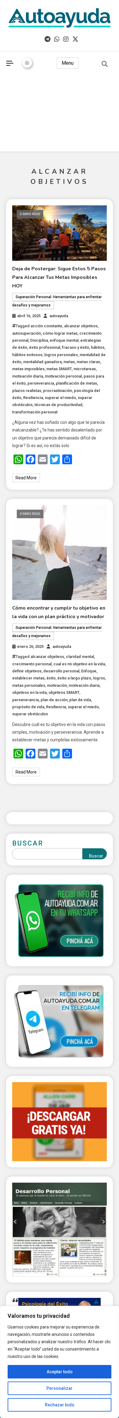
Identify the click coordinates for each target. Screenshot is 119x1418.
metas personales (28, 685)
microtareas (85, 369)
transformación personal (34, 412)
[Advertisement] (59, 114)
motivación (57, 685)
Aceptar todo (60, 1371)
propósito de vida (28, 707)
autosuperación (26, 333)
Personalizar (59, 1388)
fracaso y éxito (75, 347)
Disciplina (39, 340)
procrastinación (57, 390)
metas (69, 361)
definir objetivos (26, 671)
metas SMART (59, 369)
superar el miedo (60, 397)
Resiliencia (33, 397)
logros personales (61, 354)
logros (99, 678)
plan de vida (80, 700)
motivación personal (63, 376)
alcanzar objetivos (81, 326)
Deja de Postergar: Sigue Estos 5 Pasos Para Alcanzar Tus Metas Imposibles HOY (59, 277)
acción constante (46, 326)
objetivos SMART (64, 692)
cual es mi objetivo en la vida (79, 664)
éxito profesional (44, 347)
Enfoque (88, 671)
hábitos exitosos (27, 354)
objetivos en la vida (29, 692)
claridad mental (80, 656)
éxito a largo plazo (74, 678)
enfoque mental (64, 340)
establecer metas (28, 678)
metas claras (88, 361)
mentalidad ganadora (42, 361)
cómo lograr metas (60, 333)
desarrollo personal (61, 671)
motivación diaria (27, 376)
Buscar (27, 843)
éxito (51, 678)
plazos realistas (26, 390)
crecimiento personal (32, 664)
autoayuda (58, 316)
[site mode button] (27, 63)
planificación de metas (76, 383)
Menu (68, 63)
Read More (26, 477)
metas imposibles (28, 369)
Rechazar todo (59, 1404)
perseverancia (40, 383)
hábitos (97, 347)
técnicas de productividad (58, 404)
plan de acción (54, 700)
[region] (59, 1362)
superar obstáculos (30, 714)
